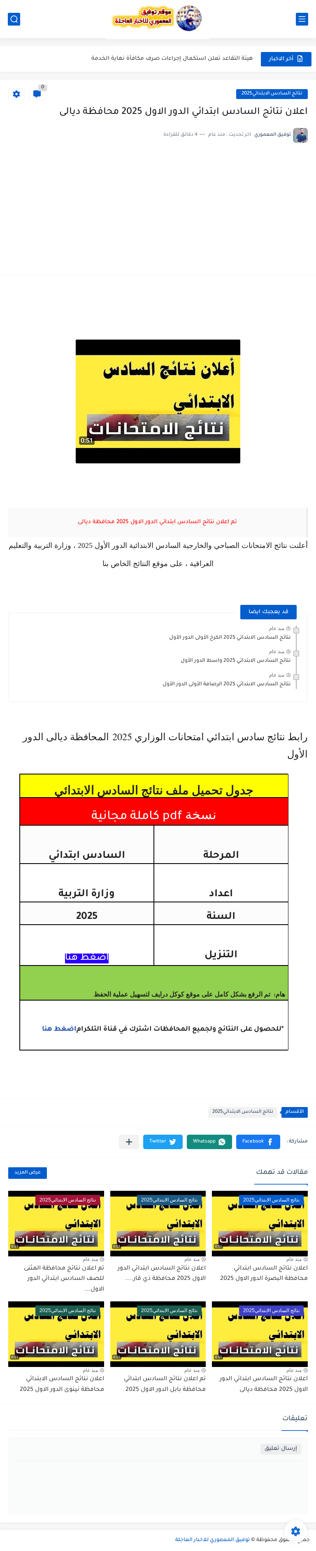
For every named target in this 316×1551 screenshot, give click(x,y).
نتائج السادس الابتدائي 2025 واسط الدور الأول (235, 661)
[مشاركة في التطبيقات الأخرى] (129, 1142)
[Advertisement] (158, 204)
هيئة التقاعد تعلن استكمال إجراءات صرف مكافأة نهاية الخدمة (172, 59)
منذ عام (276, 628)
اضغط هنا (59, 1029)
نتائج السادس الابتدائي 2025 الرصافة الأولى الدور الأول (226, 684)
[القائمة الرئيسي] (302, 19)
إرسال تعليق (281, 1449)
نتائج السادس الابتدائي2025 (272, 94)
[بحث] (14, 19)
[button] (258, 1142)
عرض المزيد (27, 1173)
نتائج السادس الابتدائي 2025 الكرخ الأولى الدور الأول (229, 638)
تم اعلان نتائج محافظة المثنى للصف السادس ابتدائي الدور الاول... (64, 1279)
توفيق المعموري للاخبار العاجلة (212, 1540)
